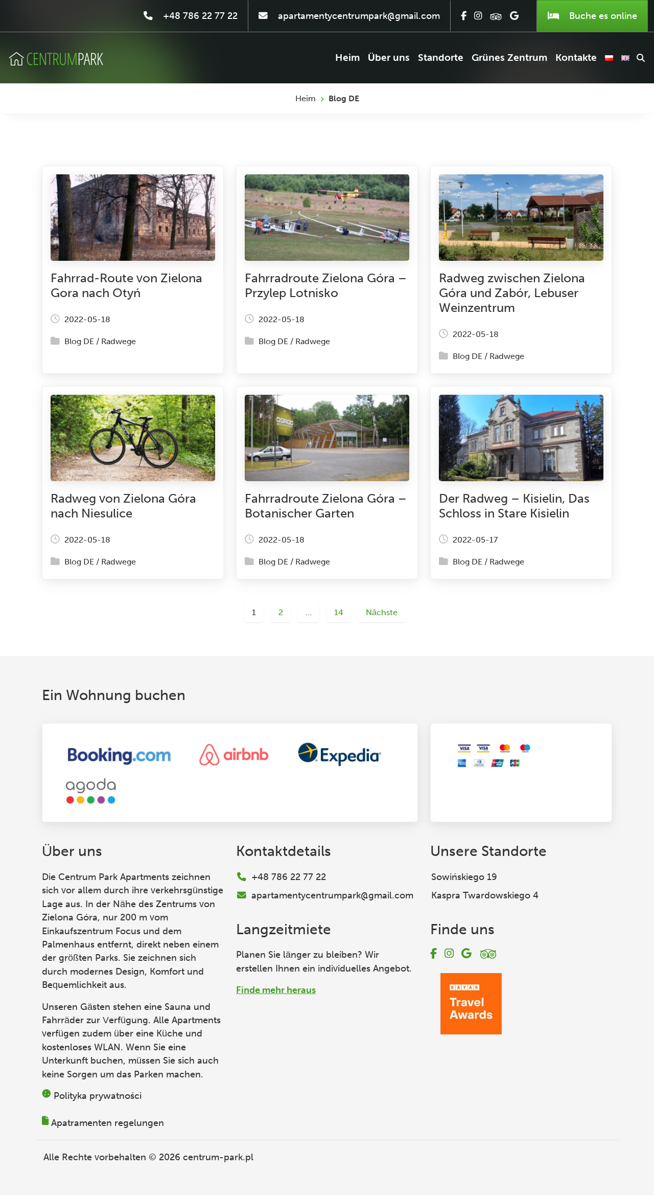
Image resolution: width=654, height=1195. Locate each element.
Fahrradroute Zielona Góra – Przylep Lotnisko (326, 285)
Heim (347, 57)
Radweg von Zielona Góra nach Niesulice (123, 506)
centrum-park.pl (218, 1157)
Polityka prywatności (98, 1095)
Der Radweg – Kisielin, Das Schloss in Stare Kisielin (514, 506)
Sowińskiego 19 (464, 877)
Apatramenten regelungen (107, 1123)
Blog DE (79, 341)
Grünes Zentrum (509, 57)
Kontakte (576, 57)
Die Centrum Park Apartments (105, 877)
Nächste (382, 612)
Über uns (389, 57)
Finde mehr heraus (276, 990)
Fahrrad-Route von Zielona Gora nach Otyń (126, 285)
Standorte (440, 57)
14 (338, 612)
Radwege (118, 341)
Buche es (602, 15)
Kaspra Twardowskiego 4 (485, 895)
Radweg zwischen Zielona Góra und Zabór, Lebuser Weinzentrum (512, 292)
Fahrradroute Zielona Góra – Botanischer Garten (326, 506)
